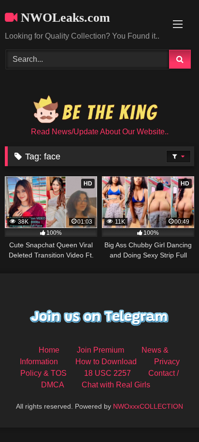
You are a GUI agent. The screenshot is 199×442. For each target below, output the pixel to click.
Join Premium (100, 350)
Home (49, 350)
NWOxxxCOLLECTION (148, 406)
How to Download (106, 361)
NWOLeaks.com (63, 18)
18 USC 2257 (107, 373)
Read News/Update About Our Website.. (100, 132)
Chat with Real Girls (116, 385)
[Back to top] (169, 413)
